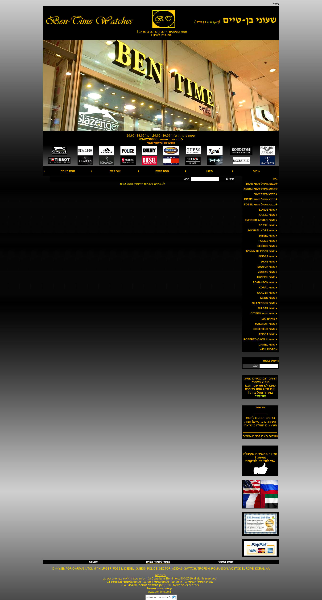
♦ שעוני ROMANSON (265, 282)
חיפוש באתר (270, 360)
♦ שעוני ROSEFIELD (265, 329)
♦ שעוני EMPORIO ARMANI (261, 220)
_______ (260, 410)
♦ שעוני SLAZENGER (264, 303)
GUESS (141, 568)
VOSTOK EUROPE (241, 568)
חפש (256, 366)
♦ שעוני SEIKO (268, 297)
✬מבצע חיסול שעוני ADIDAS (260, 189)
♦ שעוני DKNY (269, 261)
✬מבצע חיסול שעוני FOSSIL (260, 204)
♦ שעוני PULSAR (267, 308)
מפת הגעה (162, 171)
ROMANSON (219, 568)
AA (268, 568)
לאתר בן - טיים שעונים (116, 578)
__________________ (260, 429)
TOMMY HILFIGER (99, 568)
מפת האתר (68, 171)
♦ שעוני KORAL (268, 287)
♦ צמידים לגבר (269, 318)
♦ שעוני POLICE (268, 240)
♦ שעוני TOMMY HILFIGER (261, 251)
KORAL (260, 568)
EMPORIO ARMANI (73, 568)
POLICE (152, 568)
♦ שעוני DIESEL (268, 235)
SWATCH (190, 568)
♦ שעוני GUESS (268, 214)
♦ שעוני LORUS (268, 209)
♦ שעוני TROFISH (267, 277)
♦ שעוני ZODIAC (267, 272)
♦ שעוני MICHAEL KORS (262, 230)
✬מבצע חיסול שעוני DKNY (261, 183)
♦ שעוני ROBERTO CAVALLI (260, 339)
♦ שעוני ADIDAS (267, 256)
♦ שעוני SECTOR (267, 246)
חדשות (260, 407)
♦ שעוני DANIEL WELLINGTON (268, 347)
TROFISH (204, 568)
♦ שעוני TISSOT (268, 334)
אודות (256, 171)
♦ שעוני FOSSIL (268, 225)
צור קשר (115, 171)
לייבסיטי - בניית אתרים (158, 597)
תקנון (209, 171)
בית (275, 178)
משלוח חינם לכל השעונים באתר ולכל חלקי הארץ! (260, 436)
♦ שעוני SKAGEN (267, 292)
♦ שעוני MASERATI (266, 323)
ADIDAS (177, 568)
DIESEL (129, 568)
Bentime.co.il (174, 578)
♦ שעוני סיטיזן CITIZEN (264, 313)
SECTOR (165, 568)
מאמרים (160, 575)
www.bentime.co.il (159, 591)
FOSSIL (118, 568)
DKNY (56, 568)
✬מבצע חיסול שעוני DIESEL (260, 199)
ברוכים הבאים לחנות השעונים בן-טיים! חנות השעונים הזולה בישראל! (260, 419)
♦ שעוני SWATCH (267, 266)
